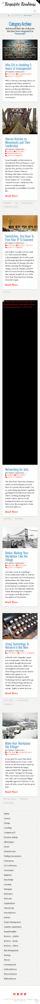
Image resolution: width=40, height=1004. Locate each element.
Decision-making (11, 837)
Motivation (8, 894)
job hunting (8, 519)
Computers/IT (9, 832)
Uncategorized (10, 964)
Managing (10, 565)
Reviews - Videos (24, 245)
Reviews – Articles (11, 936)
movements (7, 203)
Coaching (8, 828)
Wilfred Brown (10, 979)
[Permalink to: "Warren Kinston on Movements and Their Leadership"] (20, 121)
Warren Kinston (13, 153)
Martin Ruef (24, 799)
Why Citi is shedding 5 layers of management (18, 66)
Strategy (7, 955)
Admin (6, 814)
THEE (16, 203)
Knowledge (8, 880)
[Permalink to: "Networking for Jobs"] (20, 382)
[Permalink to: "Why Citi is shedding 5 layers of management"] (20, 50)
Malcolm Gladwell (10, 799)
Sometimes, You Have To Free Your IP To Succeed (19, 238)
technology (8, 704)
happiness (8, 875)
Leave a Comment (15, 76)
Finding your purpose (12, 856)
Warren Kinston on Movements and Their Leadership (18, 142)
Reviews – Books (11, 941)
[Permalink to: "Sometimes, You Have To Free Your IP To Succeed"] (20, 223)
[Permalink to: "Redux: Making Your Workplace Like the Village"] (20, 537)
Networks (10, 74)
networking (19, 519)
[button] (35, 11)
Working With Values (11, 207)
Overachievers (10, 913)
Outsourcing (9, 908)
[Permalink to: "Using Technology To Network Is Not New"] (20, 626)
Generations (9, 861)
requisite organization (12, 927)
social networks (22, 700)
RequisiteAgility (10, 931)
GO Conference (10, 865)
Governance (9, 870)
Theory (7, 960)
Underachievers (10, 969)
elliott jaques (9, 842)
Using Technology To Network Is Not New (17, 645)
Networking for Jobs (17, 469)
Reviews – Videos (11, 946)
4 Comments (12, 754)
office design (8, 803)
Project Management (12, 922)
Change (9, 151)
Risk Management (11, 950)
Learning (7, 884)
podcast (7, 917)
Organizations (24, 74)
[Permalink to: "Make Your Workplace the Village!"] (20, 726)
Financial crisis (10, 851)
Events (6, 847)
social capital (8, 700)
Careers (10, 475)
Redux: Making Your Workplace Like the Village (16, 556)
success (7, 292)
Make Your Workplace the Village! (17, 745)
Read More (11, 196)
